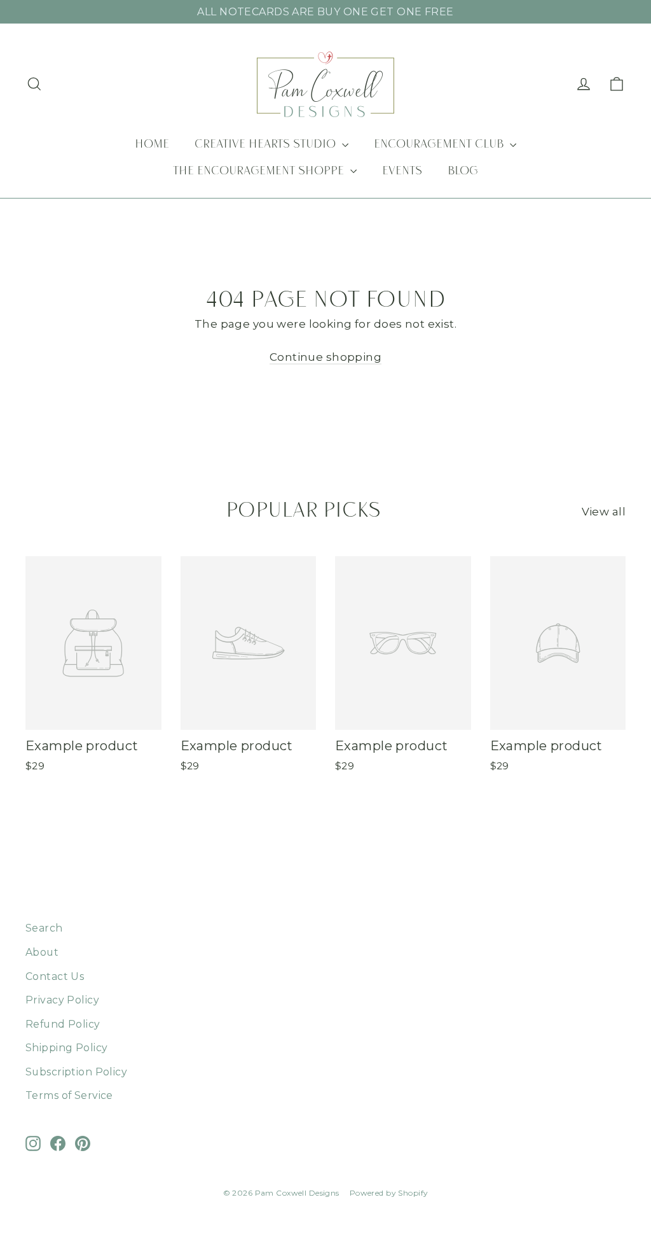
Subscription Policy (76, 1072)
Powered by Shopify (389, 1193)
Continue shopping (325, 357)
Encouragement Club (440, 145)
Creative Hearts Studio (267, 145)
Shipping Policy (66, 1048)
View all (604, 511)
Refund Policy (62, 1024)
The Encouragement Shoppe (260, 172)
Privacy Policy (62, 1000)
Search (44, 928)
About (41, 952)
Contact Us (54, 976)
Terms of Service (69, 1095)
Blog (463, 172)
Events (402, 172)
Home (152, 145)
